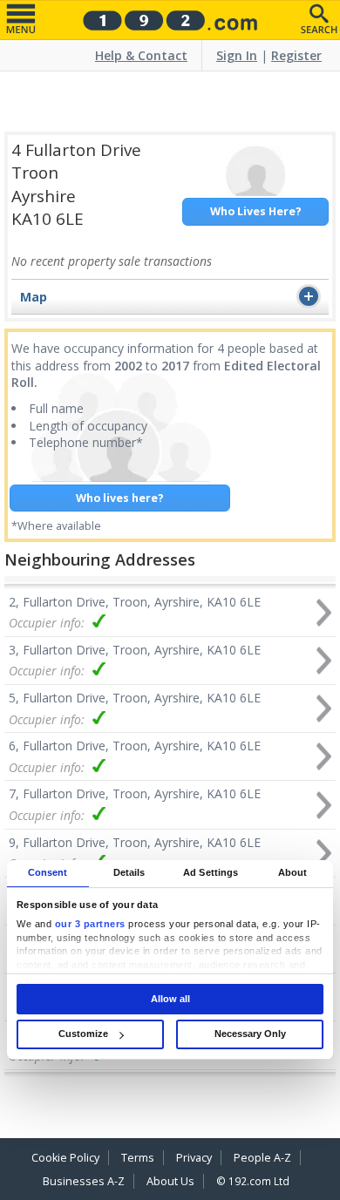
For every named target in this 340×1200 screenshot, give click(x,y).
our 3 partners (90, 924)
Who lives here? (120, 498)
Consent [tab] (48, 872)
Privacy (194, 1157)
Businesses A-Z (84, 1181)
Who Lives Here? (256, 211)
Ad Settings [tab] (210, 872)
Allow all (170, 998)
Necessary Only (250, 1033)
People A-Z (262, 1157)
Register (296, 55)
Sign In (236, 55)
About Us (170, 1181)
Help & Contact (141, 55)
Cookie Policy (65, 1157)
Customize (83, 1033)
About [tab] (293, 872)
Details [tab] (129, 872)
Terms (137, 1157)
